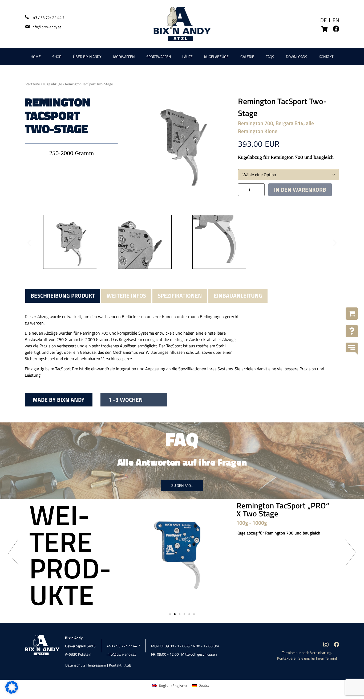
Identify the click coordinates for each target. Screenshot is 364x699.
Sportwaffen (158, 56)
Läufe (187, 56)
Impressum (97, 665)
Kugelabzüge (216, 56)
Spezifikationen (180, 295)
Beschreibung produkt (63, 295)
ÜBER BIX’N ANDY (87, 56)
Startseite (32, 84)
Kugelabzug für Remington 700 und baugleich (278, 533)
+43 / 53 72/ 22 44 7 (47, 17)
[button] (29, 242)
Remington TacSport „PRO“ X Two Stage (282, 509)
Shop (56, 56)
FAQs (270, 56)
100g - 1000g (251, 523)
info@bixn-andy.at (46, 27)
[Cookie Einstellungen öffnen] (11, 692)
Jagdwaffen (124, 56)
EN (336, 20)
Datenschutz (75, 665)
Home (36, 56)
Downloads (296, 56)
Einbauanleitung (238, 295)
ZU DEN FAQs (182, 485)
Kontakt (326, 56)
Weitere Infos (126, 295)
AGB (127, 665)
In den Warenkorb (300, 189)
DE (323, 20)
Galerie (247, 56)
